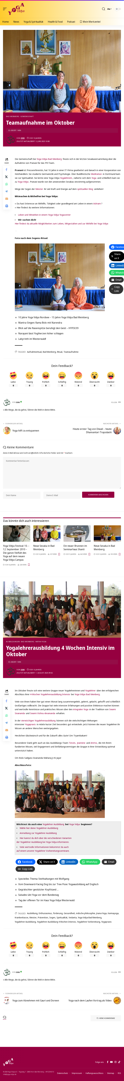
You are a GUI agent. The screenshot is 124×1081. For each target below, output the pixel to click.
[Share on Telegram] (6, 191)
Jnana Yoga (101, 913)
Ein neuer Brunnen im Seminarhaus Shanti (75, 547)
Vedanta (73, 917)
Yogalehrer (90, 690)
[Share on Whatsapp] (6, 184)
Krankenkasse (21, 917)
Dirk (23, 138)
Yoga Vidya (23, 181)
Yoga (93, 177)
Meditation (96, 173)
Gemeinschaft (27, 116)
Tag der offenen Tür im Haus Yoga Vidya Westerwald (46, 900)
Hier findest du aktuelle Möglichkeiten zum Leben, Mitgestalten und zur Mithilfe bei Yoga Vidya (61, 223)
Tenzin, (72, 742)
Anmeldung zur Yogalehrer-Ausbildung (38, 832)
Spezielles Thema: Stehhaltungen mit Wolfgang (43, 878)
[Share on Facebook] (6, 169)
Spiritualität (62, 917)
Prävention (43, 917)
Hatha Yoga (41, 641)
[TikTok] (119, 1062)
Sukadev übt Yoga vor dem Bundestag (38, 894)
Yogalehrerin (66, 177)
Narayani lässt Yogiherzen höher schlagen (40, 333)
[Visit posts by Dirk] (10, 139)
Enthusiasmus (45, 913)
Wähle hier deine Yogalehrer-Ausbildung (39, 827)
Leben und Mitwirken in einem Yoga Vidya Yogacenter (44, 214)
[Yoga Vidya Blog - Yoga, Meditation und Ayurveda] (16, 9)
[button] (5, 9)
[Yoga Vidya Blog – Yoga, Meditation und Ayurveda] (8, 1062)
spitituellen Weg (85, 188)
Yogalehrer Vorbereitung (88, 921)
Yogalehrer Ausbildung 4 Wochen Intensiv (56, 921)
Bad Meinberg (12, 116)
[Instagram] (115, 1062)
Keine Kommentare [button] (107, 1018)
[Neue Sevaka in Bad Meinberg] (46, 533)
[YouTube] (111, 1062)
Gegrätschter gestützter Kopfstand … (38, 889)
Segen (52, 917)
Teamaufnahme (71, 351)
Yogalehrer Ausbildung (53, 824)
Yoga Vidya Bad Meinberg (49, 158)
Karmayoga (113, 913)
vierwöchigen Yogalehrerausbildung (38, 720)
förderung (58, 913)
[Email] (6, 198)
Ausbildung (32, 913)
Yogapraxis (30, 724)
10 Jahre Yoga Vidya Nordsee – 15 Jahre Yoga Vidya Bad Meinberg (53, 317)
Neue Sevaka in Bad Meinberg (43, 547)
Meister (39, 188)
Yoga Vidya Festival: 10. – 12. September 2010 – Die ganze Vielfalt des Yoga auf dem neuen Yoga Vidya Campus (16, 553)
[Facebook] (107, 1062)
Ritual (59, 351)
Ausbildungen (13, 641)
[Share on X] (6, 176)
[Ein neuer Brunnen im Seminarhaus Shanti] (77, 533)
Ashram (97, 203)
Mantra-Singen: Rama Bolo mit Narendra (40, 322)
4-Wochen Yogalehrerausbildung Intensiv (50, 694)
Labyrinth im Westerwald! (32, 339)
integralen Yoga (80, 709)
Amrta (94, 742)
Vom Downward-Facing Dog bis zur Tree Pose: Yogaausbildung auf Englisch (58, 884)
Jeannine (81, 742)
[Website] (119, 402)
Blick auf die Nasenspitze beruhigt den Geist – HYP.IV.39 (48, 328)
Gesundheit (69, 913)
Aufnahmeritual (34, 351)
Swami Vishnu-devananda (42, 713)
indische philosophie (85, 913)
